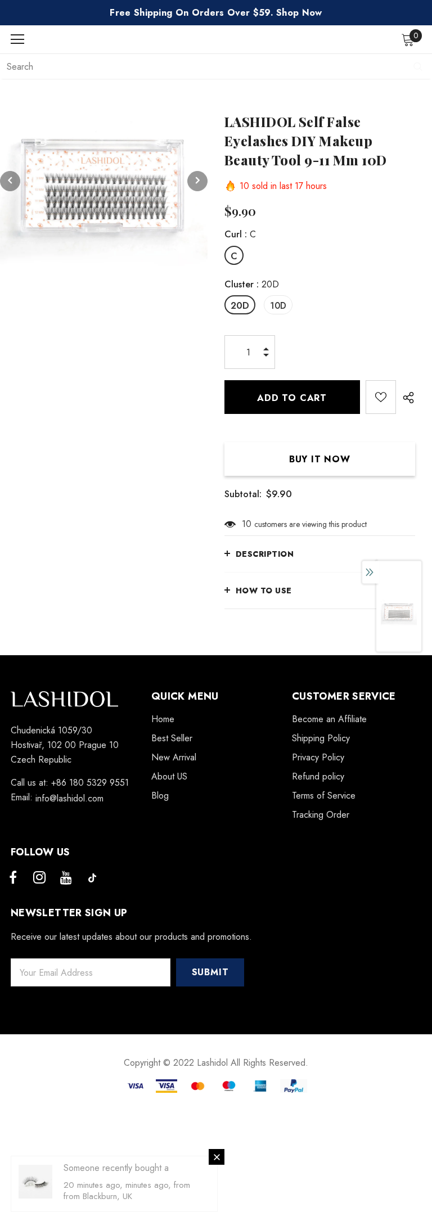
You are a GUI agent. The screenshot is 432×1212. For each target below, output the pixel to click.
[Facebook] (13, 878)
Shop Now (299, 12)
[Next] (197, 181)
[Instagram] (39, 878)
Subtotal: (243, 494)
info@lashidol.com (69, 798)
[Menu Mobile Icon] (17, 39)
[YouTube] (66, 878)
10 (246, 523)
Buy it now (319, 459)
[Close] (216, 1157)
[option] (104, 181)
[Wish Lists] (381, 397)
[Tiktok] (92, 878)
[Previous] (10, 181)
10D (278, 305)
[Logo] (218, 39)
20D (240, 305)
